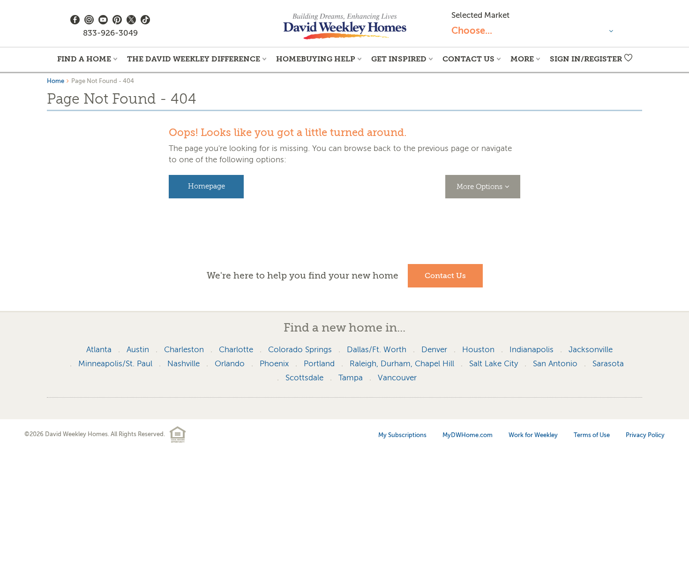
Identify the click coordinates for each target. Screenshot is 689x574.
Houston (478, 349)
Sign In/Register (586, 58)
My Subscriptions (402, 434)
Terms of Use (592, 434)
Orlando (230, 363)
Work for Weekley (533, 434)
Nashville (183, 363)
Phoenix (274, 363)
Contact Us (468, 58)
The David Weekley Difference (193, 58)
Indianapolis (531, 349)
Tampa (350, 377)
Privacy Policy (645, 434)
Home (55, 80)
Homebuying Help (315, 58)
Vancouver (397, 377)
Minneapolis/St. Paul (115, 363)
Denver (434, 349)
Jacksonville (591, 349)
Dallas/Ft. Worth (376, 349)
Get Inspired (399, 58)
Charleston (184, 349)
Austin (138, 349)
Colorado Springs (300, 349)
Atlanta (99, 349)
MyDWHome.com (467, 434)
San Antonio (555, 363)
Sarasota (608, 363)
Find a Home (84, 58)
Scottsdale (304, 377)
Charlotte (236, 349)
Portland (319, 363)
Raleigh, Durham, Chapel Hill (402, 363)
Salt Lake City (493, 363)
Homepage (206, 186)
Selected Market (480, 15)
